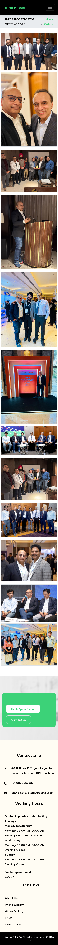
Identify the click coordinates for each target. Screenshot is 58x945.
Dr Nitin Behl (14, 7)
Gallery (48, 24)
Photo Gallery (14, 904)
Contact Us (18, 719)
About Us (11, 897)
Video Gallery (14, 911)
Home (49, 19)
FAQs (8, 917)
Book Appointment (23, 709)
